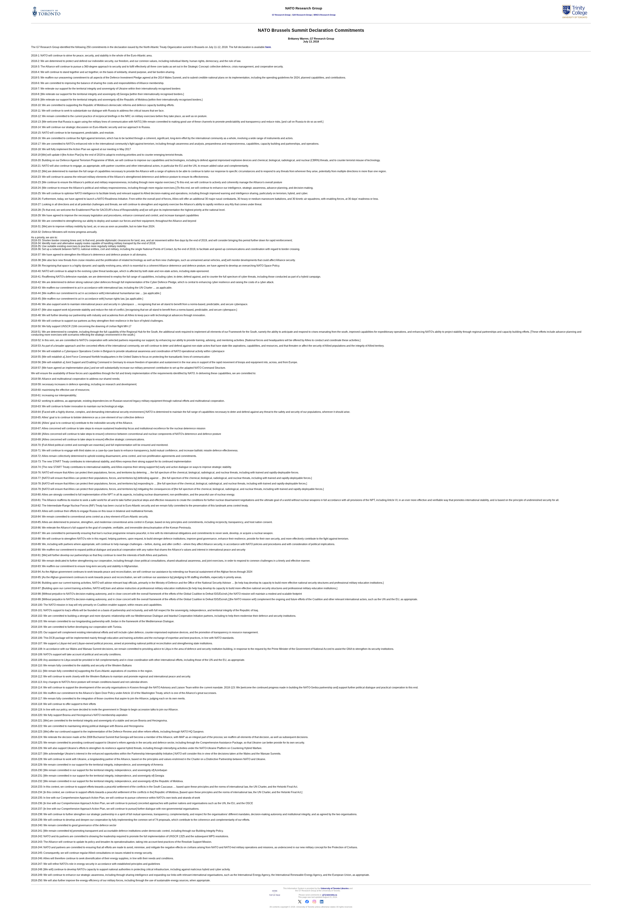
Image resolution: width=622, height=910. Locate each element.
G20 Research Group (302, 15)
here (268, 47)
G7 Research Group (281, 15)
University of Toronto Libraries (335, 888)
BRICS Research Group (324, 15)
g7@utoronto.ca (329, 895)
